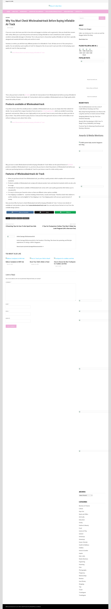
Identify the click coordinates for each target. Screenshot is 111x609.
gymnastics (26, 218)
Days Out (81, 511)
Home (8, 11)
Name (7, 304)
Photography (82, 570)
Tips (80, 587)
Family (81, 522)
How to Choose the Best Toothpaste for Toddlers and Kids (65, 263)
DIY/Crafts (81, 517)
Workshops (23, 11)
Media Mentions (68, 11)
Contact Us (78, 11)
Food (80, 528)
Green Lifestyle (83, 542)
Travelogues (82, 592)
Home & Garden (83, 550)
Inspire (81, 553)
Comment (9, 282)
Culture (81, 508)
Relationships (83, 576)
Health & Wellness (84, 545)
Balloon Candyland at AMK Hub (15, 262)
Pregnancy (82, 573)
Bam (39, 606)
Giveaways (82, 536)
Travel (80, 589)
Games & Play (83, 531)
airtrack (70, 164)
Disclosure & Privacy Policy (54, 11)
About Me (15, 11)
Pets (80, 567)
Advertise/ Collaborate (36, 11)
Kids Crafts (82, 556)
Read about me (83, 39)
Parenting (81, 564)
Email (8, 311)
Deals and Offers (83, 514)
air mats (27, 95)
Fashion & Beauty (84, 525)
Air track (19, 218)
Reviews (8, 17)
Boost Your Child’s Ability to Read (39, 262)
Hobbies (81, 548)
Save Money (82, 581)
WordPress (33, 606)
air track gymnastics (48, 111)
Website (8, 318)
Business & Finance (84, 506)
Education (82, 520)
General (81, 534)
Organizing (82, 562)
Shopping (81, 584)
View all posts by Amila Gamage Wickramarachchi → (30, 246)
